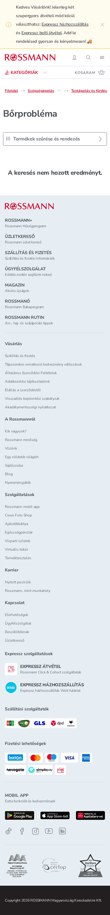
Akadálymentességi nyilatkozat (30, 407)
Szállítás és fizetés (20, 355)
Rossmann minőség (21, 439)
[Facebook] (22, 831)
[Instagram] (35, 831)
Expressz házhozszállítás (65, 24)
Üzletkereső (14, 640)
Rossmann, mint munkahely (27, 590)
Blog (9, 474)
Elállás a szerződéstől (23, 390)
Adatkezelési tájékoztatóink (27, 381)
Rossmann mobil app (22, 506)
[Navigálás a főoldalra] (30, 57)
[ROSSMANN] (29, 206)
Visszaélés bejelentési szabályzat (32, 398)
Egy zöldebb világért (21, 456)
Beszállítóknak (17, 631)
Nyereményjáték (18, 482)
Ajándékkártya (16, 523)
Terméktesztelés (18, 558)
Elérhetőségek (16, 614)
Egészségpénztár (19, 532)
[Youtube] (49, 831)
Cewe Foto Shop (18, 515)
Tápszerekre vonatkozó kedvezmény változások (43, 364)
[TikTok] (8, 831)
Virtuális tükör (16, 549)
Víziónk (11, 448)
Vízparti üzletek (17, 540)
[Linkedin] (62, 831)
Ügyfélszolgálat (18, 623)
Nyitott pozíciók (18, 582)
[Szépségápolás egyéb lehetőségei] (59, 90)
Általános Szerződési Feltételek (31, 372)
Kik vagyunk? (15, 431)
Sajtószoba (14, 465)
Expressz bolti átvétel (41, 33)
